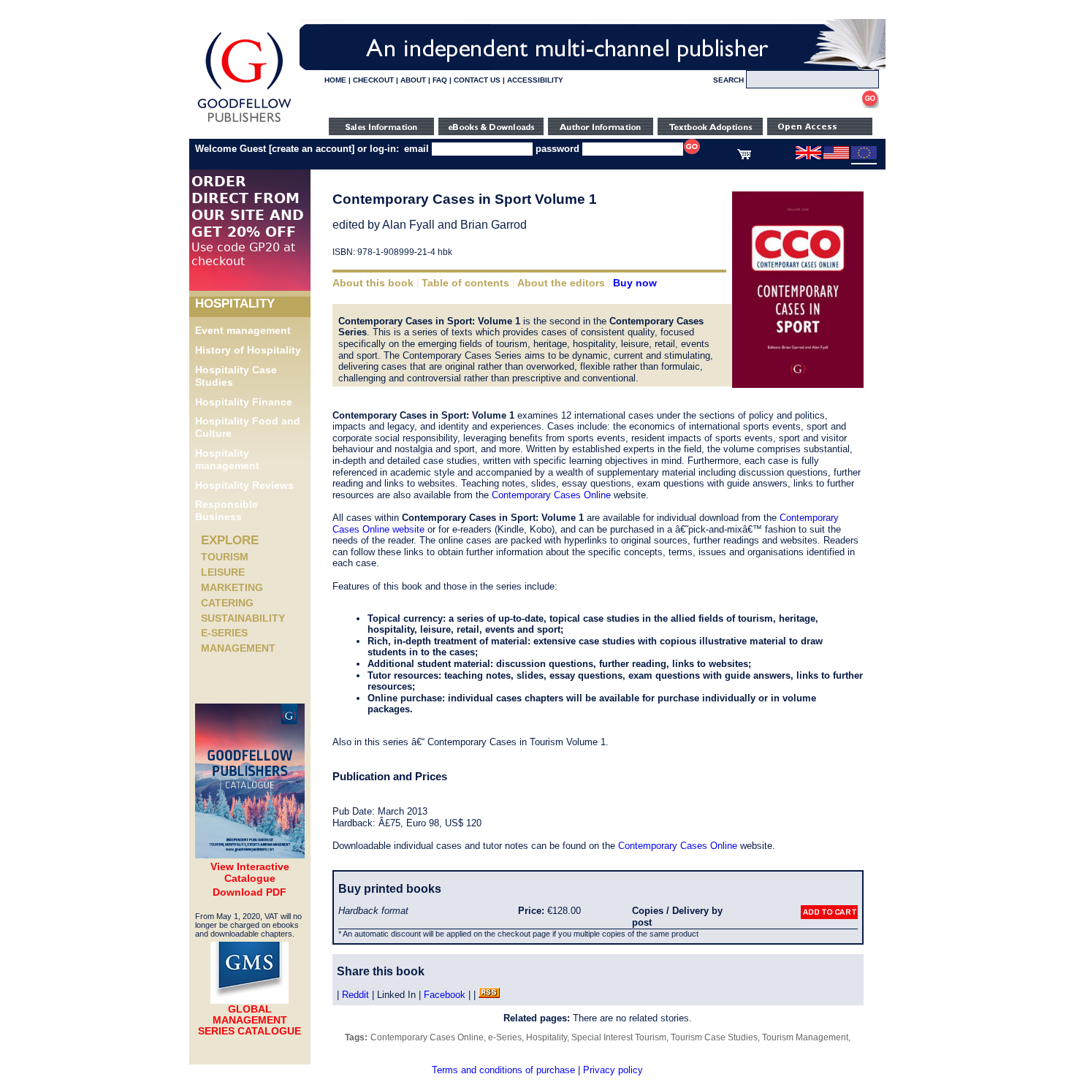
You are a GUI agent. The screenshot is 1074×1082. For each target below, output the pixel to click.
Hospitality (546, 1037)
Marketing (232, 587)
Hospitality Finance (243, 402)
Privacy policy (613, 1069)
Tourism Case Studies (714, 1037)
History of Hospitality (248, 350)
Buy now (635, 283)
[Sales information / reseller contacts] (381, 131)
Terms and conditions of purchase (503, 1069)
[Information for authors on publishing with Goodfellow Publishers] (600, 131)
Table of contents (465, 283)
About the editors (561, 283)
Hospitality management (227, 459)
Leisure (223, 572)
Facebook (444, 994)
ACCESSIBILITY (535, 80)
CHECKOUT (373, 80)
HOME (335, 80)
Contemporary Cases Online (551, 494)
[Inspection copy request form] (710, 131)
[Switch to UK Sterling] (808, 156)
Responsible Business (226, 510)
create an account (311, 148)
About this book (373, 283)
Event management (243, 330)
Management (238, 648)
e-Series (224, 633)
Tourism (224, 557)
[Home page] (244, 122)
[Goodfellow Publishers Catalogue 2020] (250, 855)
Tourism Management (805, 1037)
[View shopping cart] (744, 156)
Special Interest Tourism (618, 1037)
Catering (227, 603)
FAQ (440, 80)
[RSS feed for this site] (489, 994)
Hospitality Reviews (244, 485)
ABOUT (413, 80)
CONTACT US (477, 80)
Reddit (355, 994)
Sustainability (243, 618)
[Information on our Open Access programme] (819, 131)
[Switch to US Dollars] (837, 156)
